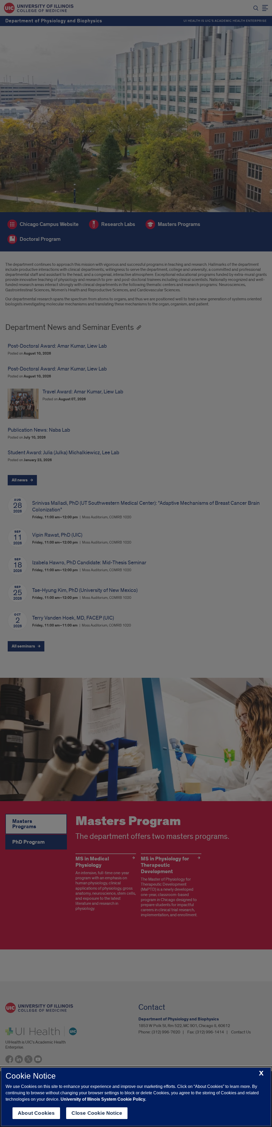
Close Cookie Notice (96, 1113)
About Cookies (36, 1113)
